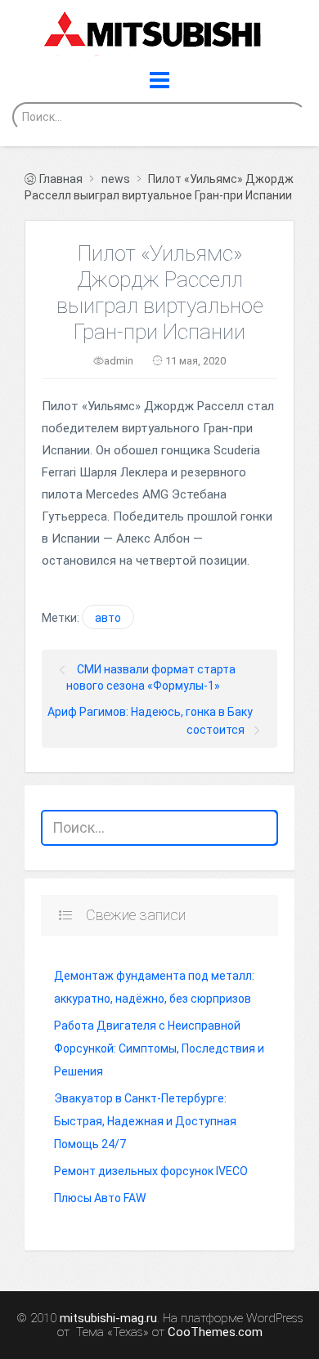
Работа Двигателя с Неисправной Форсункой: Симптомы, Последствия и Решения (159, 1048)
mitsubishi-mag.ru (108, 1318)
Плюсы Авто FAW (100, 1198)
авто (108, 617)
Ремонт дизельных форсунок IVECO (151, 1171)
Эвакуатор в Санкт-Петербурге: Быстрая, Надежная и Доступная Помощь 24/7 (145, 1121)
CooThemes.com (215, 1332)
